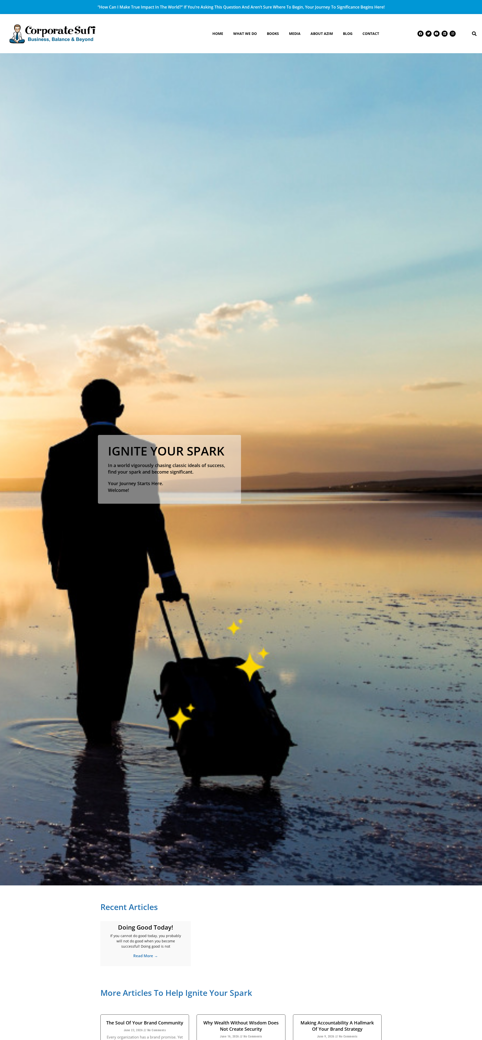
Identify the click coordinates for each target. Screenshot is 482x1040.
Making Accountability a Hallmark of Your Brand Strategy (337, 1026)
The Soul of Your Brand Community (144, 1023)
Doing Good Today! (145, 927)
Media (294, 33)
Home (217, 33)
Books (273, 33)
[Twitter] (429, 34)
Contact (371, 33)
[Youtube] (437, 34)
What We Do (245, 33)
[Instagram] (453, 34)
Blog (347, 33)
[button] (474, 34)
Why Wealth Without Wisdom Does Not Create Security (241, 1026)
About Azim (322, 33)
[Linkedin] (445, 34)
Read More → (145, 955)
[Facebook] (420, 34)
